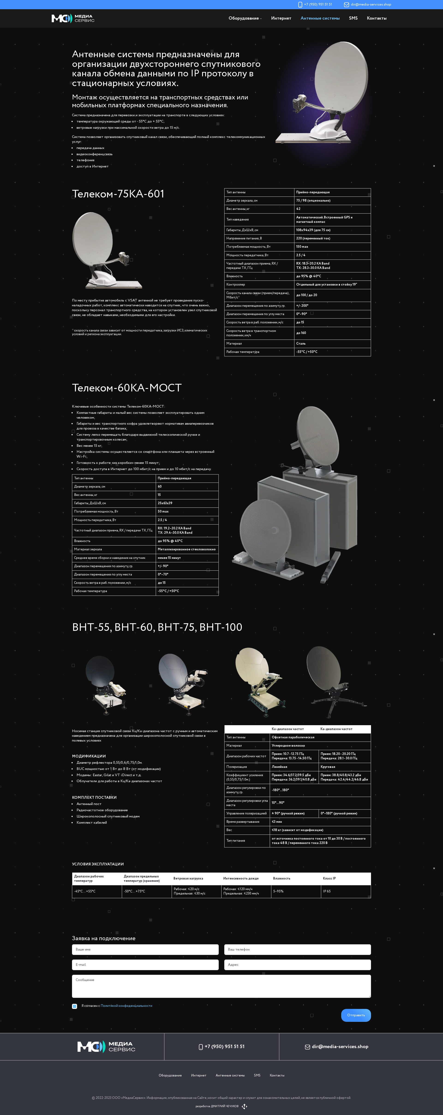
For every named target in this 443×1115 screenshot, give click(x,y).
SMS (353, 18)
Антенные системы (320, 18)
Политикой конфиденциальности (126, 1006)
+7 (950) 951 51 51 (318, 4)
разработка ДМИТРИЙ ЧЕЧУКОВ (217, 1106)
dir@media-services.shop (371, 4)
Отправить (356, 1015)
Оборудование (170, 1075)
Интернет (281, 18)
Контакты (377, 18)
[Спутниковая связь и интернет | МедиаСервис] (75, 18)
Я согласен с (117, 1006)
